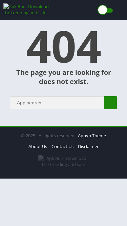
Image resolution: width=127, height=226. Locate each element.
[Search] (110, 102)
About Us (37, 146)
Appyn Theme (92, 135)
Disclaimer (88, 146)
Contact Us (62, 146)
